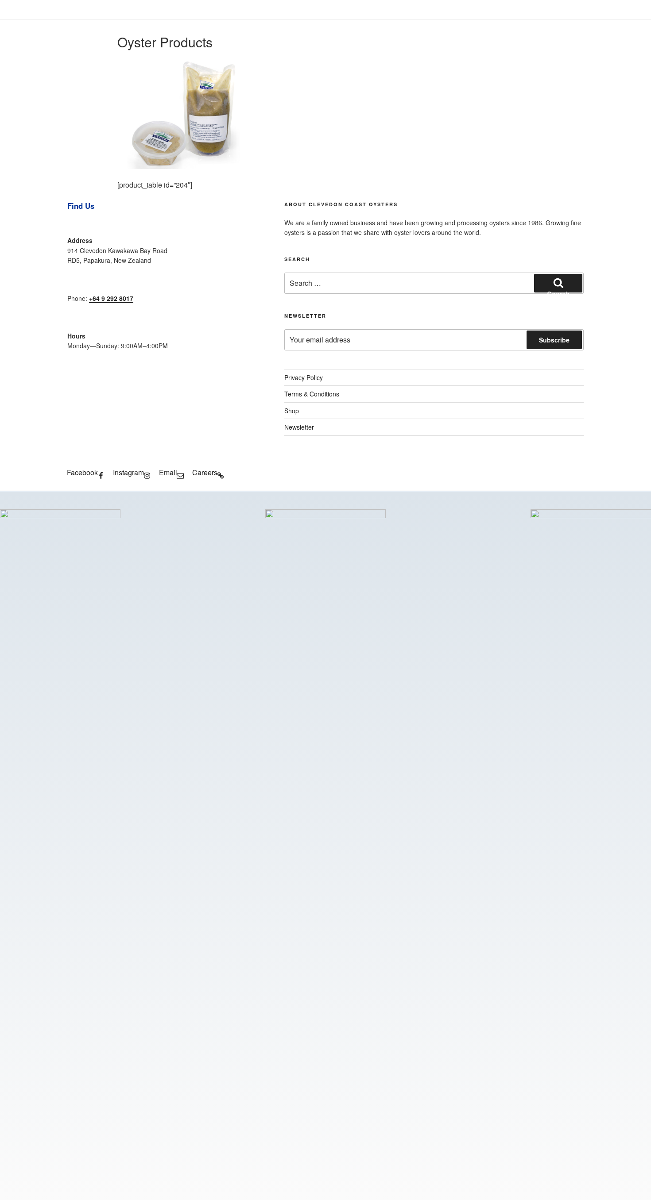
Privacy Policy (303, 377)
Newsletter (299, 427)
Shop (291, 410)
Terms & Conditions (311, 393)
